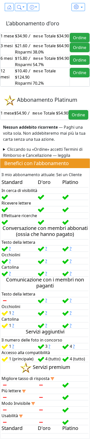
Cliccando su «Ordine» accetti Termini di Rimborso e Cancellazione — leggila (42, 152)
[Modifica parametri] (78, 7)
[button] (21, 7)
